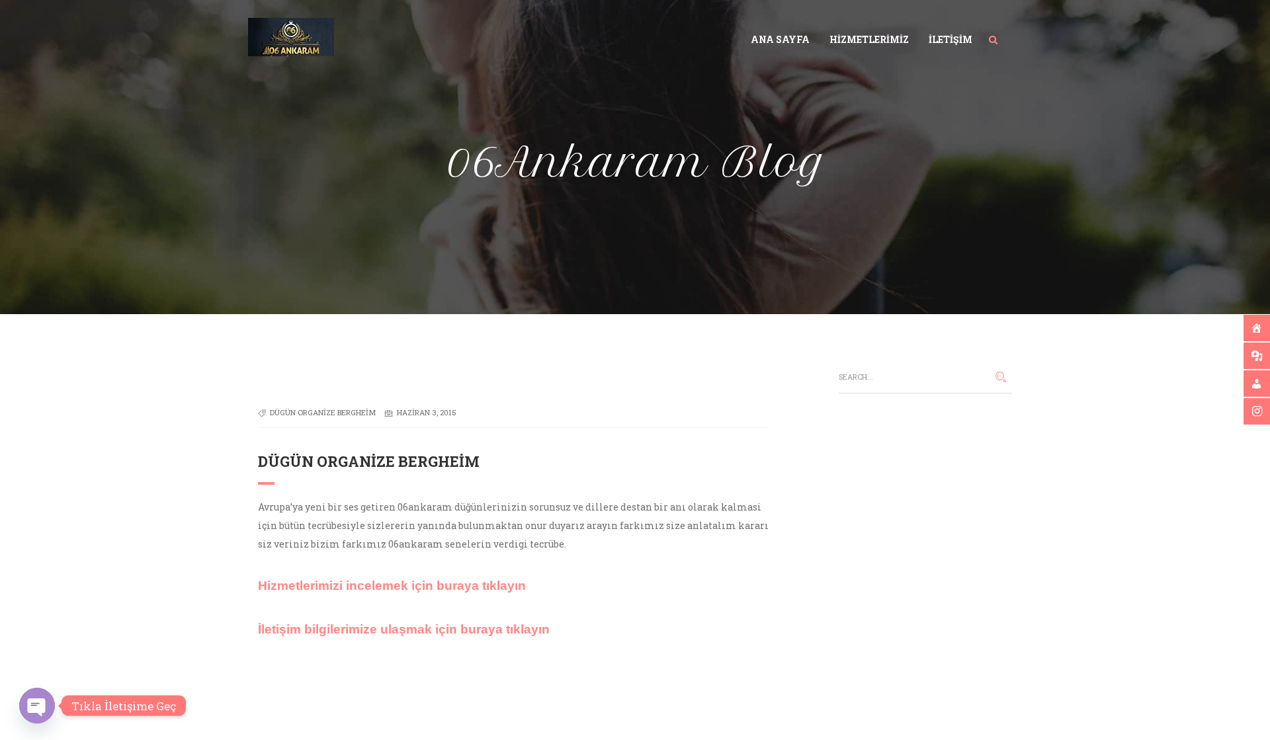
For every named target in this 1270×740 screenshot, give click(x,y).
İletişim (950, 39)
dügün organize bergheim (323, 412)
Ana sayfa (780, 39)
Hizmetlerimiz (869, 39)
